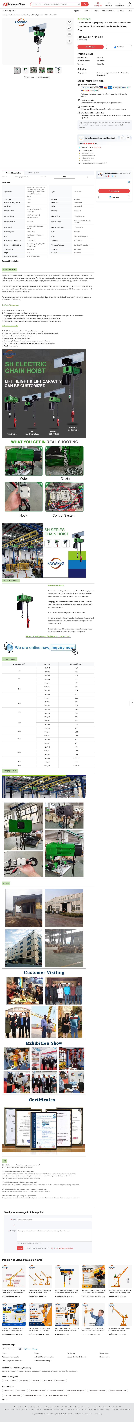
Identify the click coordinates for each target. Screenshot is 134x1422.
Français (39, 1409)
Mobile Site (112, 1407)
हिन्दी (95, 1409)
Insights (120, 1407)
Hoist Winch (48, 1381)
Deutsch (63, 1409)
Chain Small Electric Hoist (12, 1396)
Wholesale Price (69, 1407)
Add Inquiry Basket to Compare (38, 77)
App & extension (107, 11)
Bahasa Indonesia (125, 1409)
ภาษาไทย (101, 1409)
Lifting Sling (24, 1381)
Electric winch (103, 1357)
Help (95, 11)
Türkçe (108, 1409)
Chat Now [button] (120, 47)
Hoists (4, 1353)
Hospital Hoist (60, 1381)
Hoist (46, 15)
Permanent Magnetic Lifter (10, 1357)
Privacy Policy (98, 1414)
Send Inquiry (90, 47)
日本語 (90, 1409)
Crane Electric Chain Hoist (97, 1391)
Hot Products (15, 1407)
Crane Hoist (53, 15)
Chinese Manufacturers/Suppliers (42, 1407)
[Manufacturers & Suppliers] (13, 4)
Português (32, 1409)
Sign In (81, 163)
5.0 (105, 176)
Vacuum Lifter (104, 1353)
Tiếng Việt (115, 1409)
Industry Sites (80, 1407)
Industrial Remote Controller (44, 1357)
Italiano (56, 1409)
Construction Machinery (42, 1361)
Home (4, 15)
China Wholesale (58, 1407)
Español (24, 1409)
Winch (14, 1381)
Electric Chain (8, 1391)
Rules (130, 11)
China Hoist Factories (56, 1391)
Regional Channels (91, 1407)
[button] (87, 177)
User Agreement (78, 1414)
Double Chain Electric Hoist (33, 1396)
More (4, 1399)
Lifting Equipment (37, 15)
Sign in (130, 5)
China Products (26, 1407)
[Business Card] (129, 182)
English (18, 1409)
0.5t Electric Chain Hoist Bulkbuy (56, 1396)
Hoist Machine (21, 1391)
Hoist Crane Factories (38, 1391)
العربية (78, 1409)
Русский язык (48, 1409)
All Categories (9, 11)
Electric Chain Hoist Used (118, 1391)
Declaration (88, 1414)
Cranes (37, 1353)
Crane (6, 1381)
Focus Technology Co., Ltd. (53, 1414)
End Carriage (71, 1353)
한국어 (84, 1409)
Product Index (103, 1407)
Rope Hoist (36, 1381)
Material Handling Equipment (76, 1357)
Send (20, 1248)
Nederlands (71, 1409)
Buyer (86, 11)
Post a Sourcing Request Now (62, 1248)
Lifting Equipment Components (12, 1361)
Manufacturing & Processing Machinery (19, 15)
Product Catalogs (31, 1349)
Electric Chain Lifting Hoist (75, 1391)
